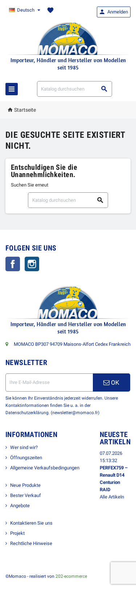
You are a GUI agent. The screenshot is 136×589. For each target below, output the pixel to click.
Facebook (12, 264)
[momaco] (68, 38)
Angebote (20, 505)
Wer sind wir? (24, 447)
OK (114, 382)
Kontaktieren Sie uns (31, 523)
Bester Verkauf (25, 495)
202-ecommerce (71, 576)
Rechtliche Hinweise (31, 543)
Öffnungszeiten (26, 457)
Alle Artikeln (112, 497)
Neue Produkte (25, 485)
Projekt (17, 533)
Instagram (32, 264)
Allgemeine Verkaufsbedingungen (44, 467)
